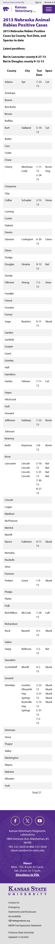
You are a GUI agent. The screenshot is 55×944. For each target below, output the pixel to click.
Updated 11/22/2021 (18, 937)
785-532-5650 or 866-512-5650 (27, 847)
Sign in (38, 2)
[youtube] (39, 820)
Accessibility (14, 916)
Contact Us (13, 902)
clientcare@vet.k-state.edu (27, 850)
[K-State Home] (6, 9)
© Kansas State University (21, 932)
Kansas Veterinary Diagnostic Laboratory (24, 9)
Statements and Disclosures (22, 911)
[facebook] (15, 820)
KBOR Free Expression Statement (24, 925)
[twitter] (27, 820)
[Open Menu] (48, 9)
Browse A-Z (50, 2)
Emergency (14, 907)
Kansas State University (13, 2)
